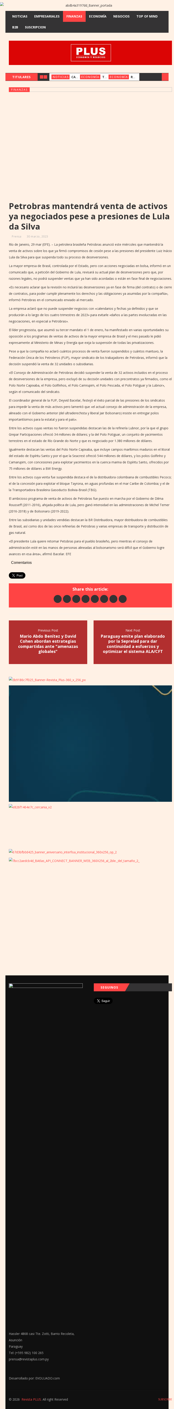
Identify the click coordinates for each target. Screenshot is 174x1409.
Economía (97, 16)
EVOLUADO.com (47, 1378)
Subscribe (164, 1399)
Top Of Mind (147, 16)
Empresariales (47, 16)
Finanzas (74, 16)
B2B (15, 27)
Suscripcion (35, 27)
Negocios (121, 16)
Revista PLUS (31, 1399)
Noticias (19, 16)
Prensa (16, 236)
